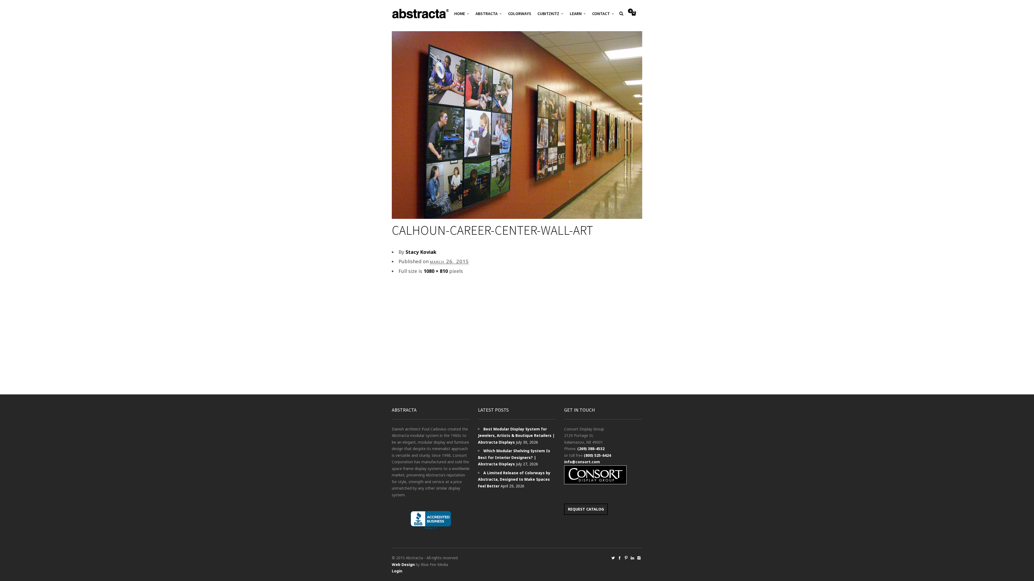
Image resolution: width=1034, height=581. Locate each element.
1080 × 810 (436, 271)
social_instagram (639, 558)
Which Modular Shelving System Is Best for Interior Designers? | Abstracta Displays (514, 457)
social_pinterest (626, 558)
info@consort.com (582, 461)
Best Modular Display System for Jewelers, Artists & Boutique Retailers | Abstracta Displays (516, 435)
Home (459, 13)
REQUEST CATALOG (586, 509)
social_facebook (619, 558)
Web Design (403, 564)
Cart (630, 11)
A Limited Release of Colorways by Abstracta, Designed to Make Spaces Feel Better (514, 479)
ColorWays (519, 13)
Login (397, 570)
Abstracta (487, 13)
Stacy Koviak (421, 252)
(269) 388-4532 (591, 448)
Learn (576, 13)
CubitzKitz (548, 13)
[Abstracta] (421, 14)
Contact (601, 13)
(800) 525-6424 (597, 455)
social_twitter (613, 558)
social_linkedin (632, 558)
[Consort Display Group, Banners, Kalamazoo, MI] (431, 520)
